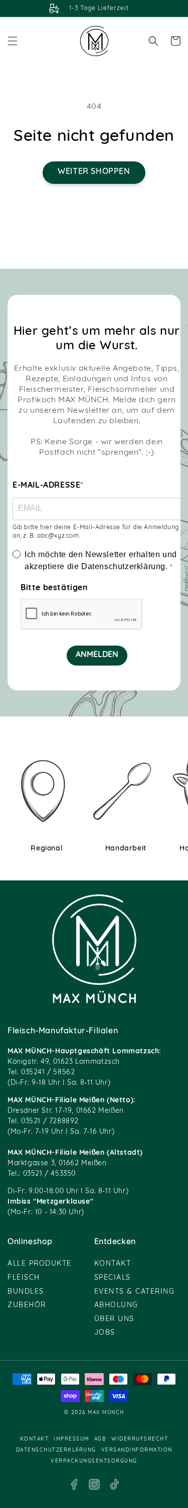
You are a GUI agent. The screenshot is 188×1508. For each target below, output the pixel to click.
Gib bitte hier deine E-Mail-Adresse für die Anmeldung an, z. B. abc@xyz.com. (96, 532)
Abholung (116, 1305)
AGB (100, 1439)
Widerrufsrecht (139, 1439)
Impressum (71, 1439)
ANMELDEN (97, 655)
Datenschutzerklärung (56, 1450)
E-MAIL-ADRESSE (46, 486)
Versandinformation (136, 1450)
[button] (13, 41)
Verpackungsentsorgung (94, 1461)
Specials (112, 1278)
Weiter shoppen (94, 172)
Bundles (26, 1292)
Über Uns (114, 1319)
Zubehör (27, 1305)
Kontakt (112, 1264)
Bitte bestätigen (54, 588)
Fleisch (24, 1278)
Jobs (104, 1333)
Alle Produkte (40, 1264)
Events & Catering (134, 1292)
